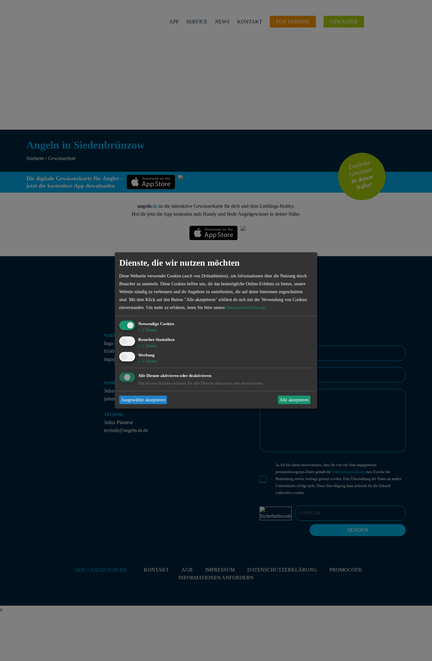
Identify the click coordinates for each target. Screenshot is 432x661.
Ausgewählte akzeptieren (143, 400)
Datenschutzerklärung (245, 307)
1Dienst (147, 330)
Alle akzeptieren (294, 400)
